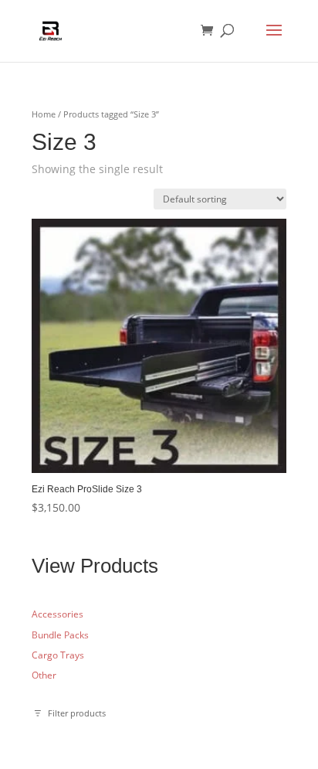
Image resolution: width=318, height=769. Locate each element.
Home (44, 114)
